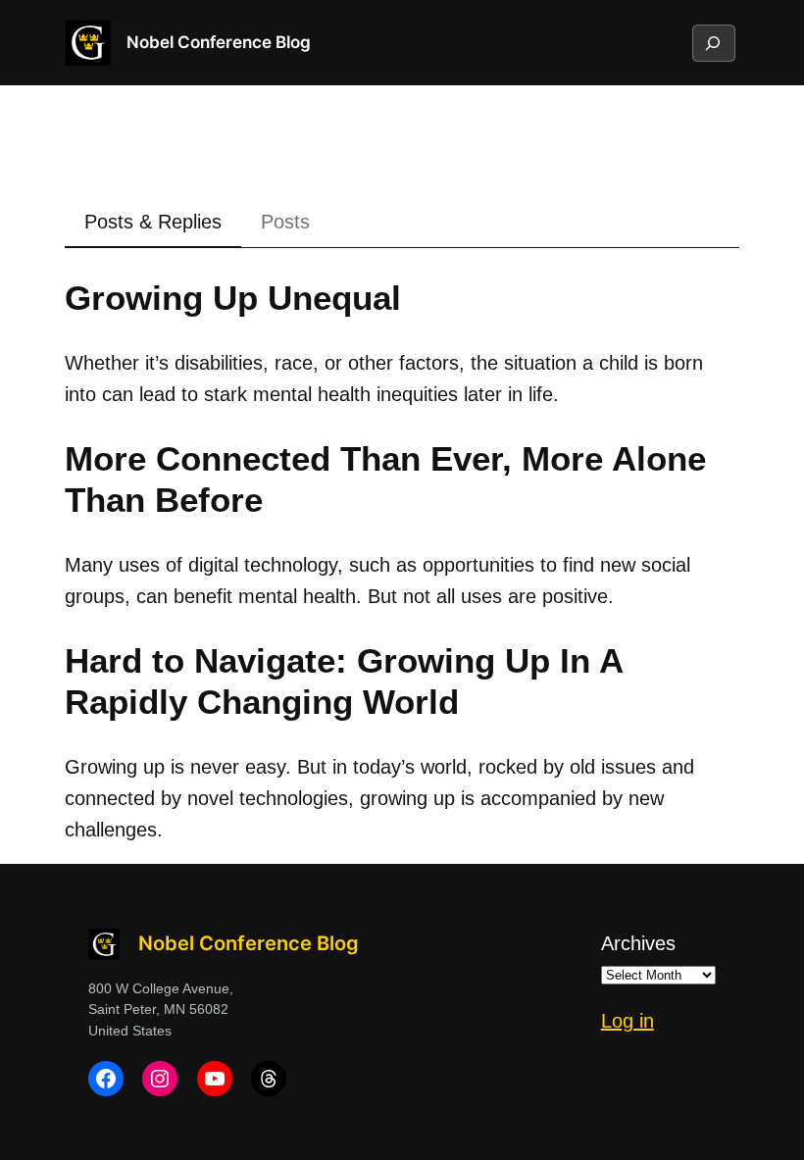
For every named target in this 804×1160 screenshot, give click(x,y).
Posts (285, 221)
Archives (638, 943)
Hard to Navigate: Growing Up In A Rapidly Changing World (344, 681)
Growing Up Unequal (233, 297)
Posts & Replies (153, 221)
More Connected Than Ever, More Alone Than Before (385, 479)
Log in (627, 1021)
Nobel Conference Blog (218, 42)
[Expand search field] (712, 43)
